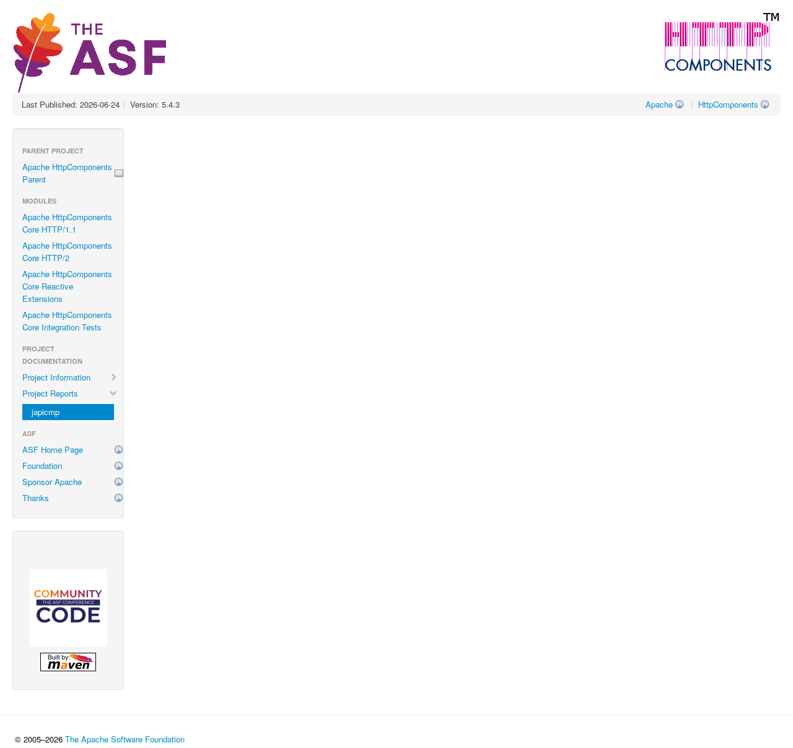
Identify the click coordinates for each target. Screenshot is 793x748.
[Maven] (68, 662)
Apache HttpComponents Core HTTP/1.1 (67, 223)
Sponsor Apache (52, 482)
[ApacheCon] (68, 608)
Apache (659, 104)
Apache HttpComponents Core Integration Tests (67, 321)
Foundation (42, 465)
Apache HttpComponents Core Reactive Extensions (67, 286)
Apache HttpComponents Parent (67, 173)
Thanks (35, 498)
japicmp (45, 412)
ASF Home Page (52, 449)
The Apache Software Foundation (125, 739)
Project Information (56, 377)
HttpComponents (728, 104)
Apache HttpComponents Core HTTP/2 (67, 251)
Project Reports (50, 393)
